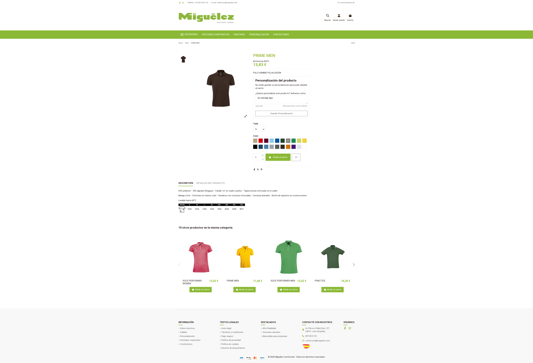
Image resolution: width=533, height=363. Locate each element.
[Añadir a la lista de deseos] (296, 157)
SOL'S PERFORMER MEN (283, 280)
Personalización (187, 336)
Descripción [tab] (185, 183)
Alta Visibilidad (269, 328)
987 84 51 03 (311, 336)
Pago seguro (227, 336)
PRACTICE (320, 280)
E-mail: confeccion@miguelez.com (224, 3)
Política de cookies (230, 344)
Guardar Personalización (281, 113)
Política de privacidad (231, 340)
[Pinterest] (261, 169)
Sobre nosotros (187, 328)
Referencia (258, 61)
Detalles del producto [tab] (210, 183)
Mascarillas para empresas (275, 336)
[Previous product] (352, 43)
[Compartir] (254, 169)
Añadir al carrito (280, 157)
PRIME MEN (233, 280)
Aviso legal (226, 328)
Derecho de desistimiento (233, 348)
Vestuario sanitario (271, 332)
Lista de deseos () (347, 3)
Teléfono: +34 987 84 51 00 (198, 3)
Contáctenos (186, 344)
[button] (179, 265)
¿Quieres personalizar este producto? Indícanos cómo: (280, 93)
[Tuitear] (258, 169)
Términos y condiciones (232, 332)
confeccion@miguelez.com (317, 341)
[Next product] (354, 43)
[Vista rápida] (218, 244)
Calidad (183, 332)
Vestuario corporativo (190, 340)
